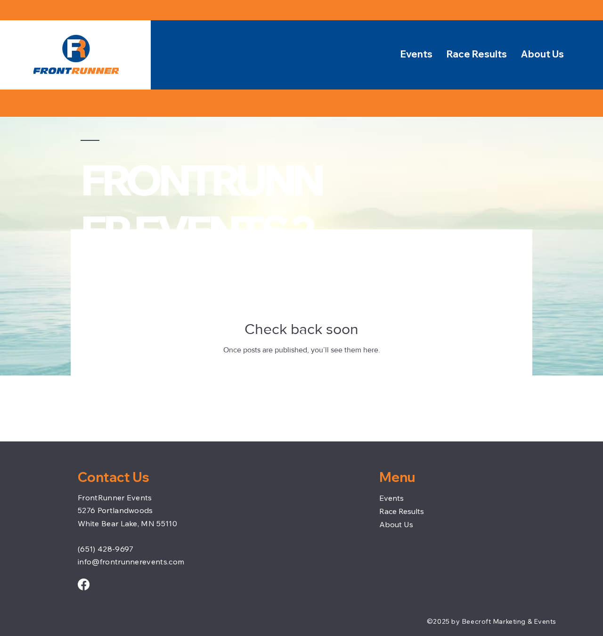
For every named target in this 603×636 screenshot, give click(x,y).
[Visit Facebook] (84, 584)
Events (391, 498)
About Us (396, 524)
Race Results (401, 511)
